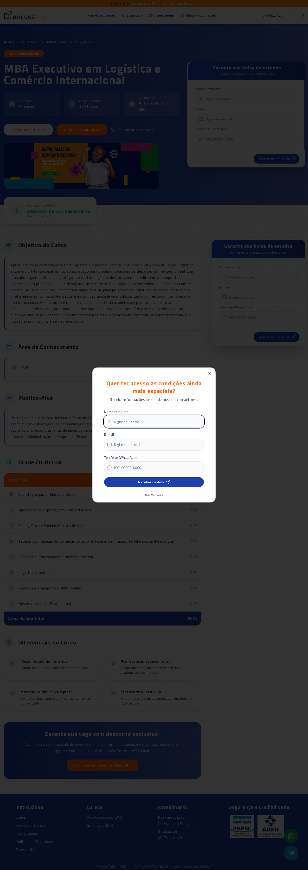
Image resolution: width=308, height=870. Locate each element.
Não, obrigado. (154, 494)
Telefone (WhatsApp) (120, 457)
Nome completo (116, 411)
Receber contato (151, 481)
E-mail (109, 434)
